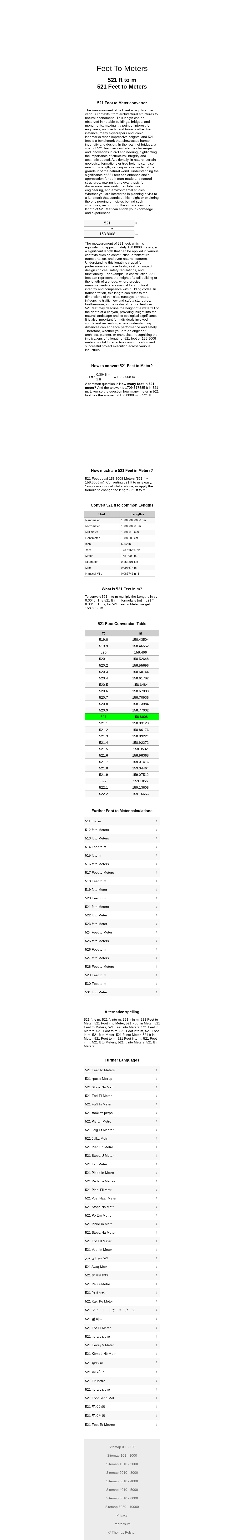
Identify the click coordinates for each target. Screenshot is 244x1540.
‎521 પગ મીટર (94, 1372)
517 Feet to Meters (99, 872)
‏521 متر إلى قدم (97, 1258)
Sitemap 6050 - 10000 (122, 1507)
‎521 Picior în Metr (98, 1224)
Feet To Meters (122, 68)
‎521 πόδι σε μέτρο (99, 1113)
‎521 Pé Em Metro (98, 1215)
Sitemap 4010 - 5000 (122, 1490)
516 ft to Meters (97, 864)
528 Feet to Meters (99, 966)
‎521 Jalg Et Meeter (99, 1130)
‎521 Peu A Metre (97, 1284)
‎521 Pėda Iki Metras (100, 1181)
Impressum (122, 1524)
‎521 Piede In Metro (99, 1173)
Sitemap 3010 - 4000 (122, 1481)
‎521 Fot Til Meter (98, 1328)
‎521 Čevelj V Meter (99, 1345)
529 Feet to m (95, 975)
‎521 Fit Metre (95, 1381)
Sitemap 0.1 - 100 (122, 1447)
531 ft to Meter (96, 992)
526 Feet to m (95, 949)
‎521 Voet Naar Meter (101, 1198)
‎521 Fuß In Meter (98, 1104)
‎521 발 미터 (94, 1319)
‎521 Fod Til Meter (98, 1096)
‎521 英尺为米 (95, 1406)
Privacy (122, 1515)
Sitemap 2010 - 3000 (122, 1472)
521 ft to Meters (97, 907)
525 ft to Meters (97, 941)
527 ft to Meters (97, 958)
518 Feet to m (95, 881)
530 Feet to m (95, 984)
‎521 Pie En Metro (98, 1121)
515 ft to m (93, 855)
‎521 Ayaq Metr (96, 1267)
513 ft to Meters (97, 838)
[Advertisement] (43, 31)
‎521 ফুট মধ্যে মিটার (96, 1275)
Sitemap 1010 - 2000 (122, 1464)
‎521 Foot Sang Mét (99, 1398)
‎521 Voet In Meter (98, 1249)
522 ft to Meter (96, 915)
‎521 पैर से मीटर (95, 1292)
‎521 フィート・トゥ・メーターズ (110, 1310)
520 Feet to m (95, 898)
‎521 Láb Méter (96, 1164)
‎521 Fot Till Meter (98, 1241)
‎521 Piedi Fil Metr (98, 1190)
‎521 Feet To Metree (100, 1424)
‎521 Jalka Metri (96, 1138)
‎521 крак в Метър (98, 1078)
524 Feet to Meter (98, 932)
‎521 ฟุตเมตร (94, 1363)
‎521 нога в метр (97, 1336)
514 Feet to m (95, 847)
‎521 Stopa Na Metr (99, 1087)
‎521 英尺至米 (95, 1415)
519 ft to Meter (96, 889)
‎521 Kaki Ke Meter (99, 1301)
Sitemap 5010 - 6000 (122, 1498)
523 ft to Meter (96, 924)
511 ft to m (93, 821)
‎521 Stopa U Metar (99, 1155)
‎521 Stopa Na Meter (100, 1232)
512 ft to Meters (97, 830)
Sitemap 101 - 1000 (122, 1455)
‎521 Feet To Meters (100, 1070)
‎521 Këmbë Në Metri (100, 1353)
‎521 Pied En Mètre (99, 1147)
